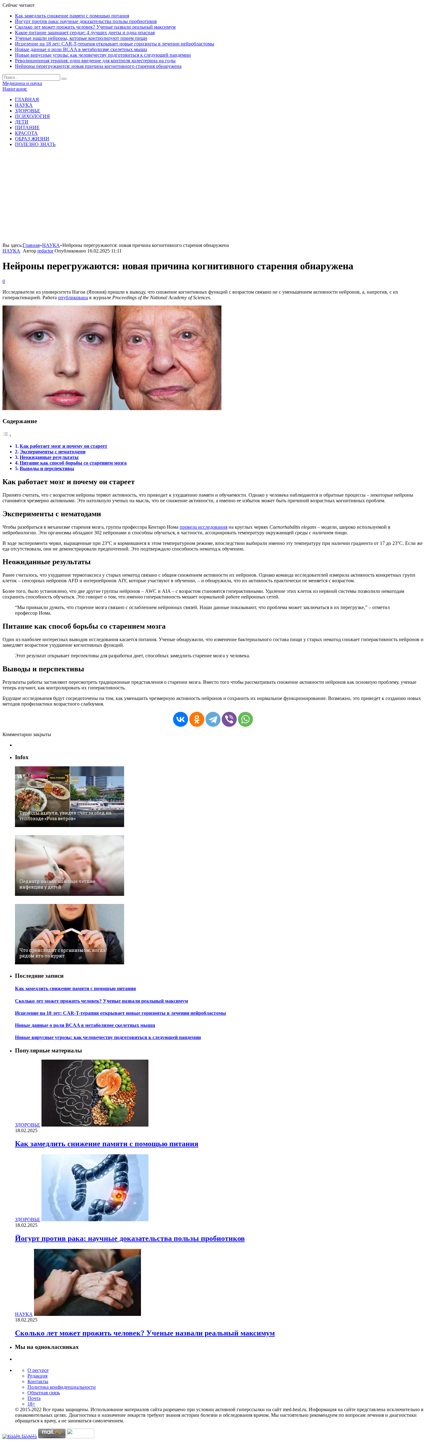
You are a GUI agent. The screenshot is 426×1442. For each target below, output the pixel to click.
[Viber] (229, 719)
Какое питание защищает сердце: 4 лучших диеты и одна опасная (85, 32)
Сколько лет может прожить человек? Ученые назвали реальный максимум (95, 27)
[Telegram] (213, 719)
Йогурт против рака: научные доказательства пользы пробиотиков (86, 21)
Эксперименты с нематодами (52, 451)
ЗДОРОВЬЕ (27, 110)
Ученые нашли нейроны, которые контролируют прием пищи (81, 38)
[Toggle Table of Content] (7, 435)
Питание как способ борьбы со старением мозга (73, 463)
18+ (31, 1404)
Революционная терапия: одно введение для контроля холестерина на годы (95, 60)
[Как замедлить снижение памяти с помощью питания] (94, 1125)
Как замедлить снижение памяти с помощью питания (72, 15)
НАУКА (24, 105)
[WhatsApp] (245, 719)
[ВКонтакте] (180, 719)
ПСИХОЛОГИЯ (32, 116)
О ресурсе (38, 1370)
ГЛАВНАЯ (27, 99)
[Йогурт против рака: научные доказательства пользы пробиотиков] (94, 1219)
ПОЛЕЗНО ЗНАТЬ (35, 144)
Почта (34, 1398)
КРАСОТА (26, 133)
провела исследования (203, 527)
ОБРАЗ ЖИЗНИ (32, 138)
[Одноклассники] (196, 719)
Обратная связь (43, 1392)
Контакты (37, 1381)
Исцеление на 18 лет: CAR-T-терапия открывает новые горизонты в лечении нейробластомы (114, 43)
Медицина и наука (22, 83)
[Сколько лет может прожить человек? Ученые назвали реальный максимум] (87, 1314)
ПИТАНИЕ (27, 127)
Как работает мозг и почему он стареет (63, 446)
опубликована (73, 297)
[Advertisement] (213, 195)
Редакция (37, 1375)
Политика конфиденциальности (61, 1387)
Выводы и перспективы (47, 468)
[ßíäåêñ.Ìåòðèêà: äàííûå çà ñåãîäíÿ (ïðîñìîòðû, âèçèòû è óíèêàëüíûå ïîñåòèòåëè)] (19, 1437)
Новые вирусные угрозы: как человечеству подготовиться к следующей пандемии (103, 55)
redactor (45, 250)
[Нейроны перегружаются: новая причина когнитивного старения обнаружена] (111, 408)
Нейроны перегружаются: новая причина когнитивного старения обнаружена (98, 66)
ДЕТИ (21, 122)
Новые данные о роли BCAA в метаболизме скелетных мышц (81, 49)
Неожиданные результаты (49, 457)
